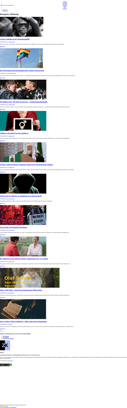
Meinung (65, 5)
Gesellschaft (64, 2)
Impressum (5, 9)
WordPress (7, 407)
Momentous (13, 407)
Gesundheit (64, 4)
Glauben (65, 6)
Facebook (6, 337)
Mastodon (6, 336)
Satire (65, 7)
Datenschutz (5, 10)
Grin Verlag (10, 360)
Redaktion (65, 8)
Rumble (12, 338)
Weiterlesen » (3, 46)
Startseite (65, 1)
